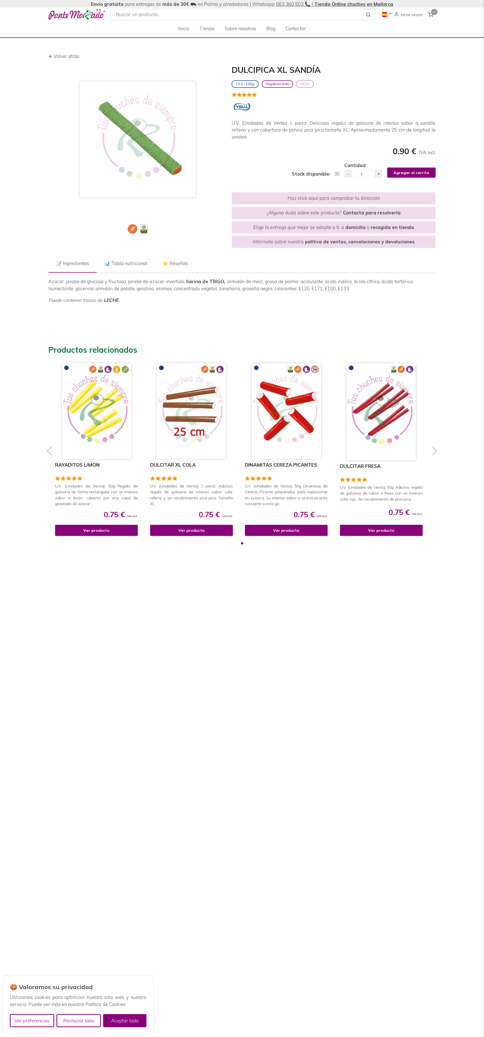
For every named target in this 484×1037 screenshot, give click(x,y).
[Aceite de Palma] (144, 229)
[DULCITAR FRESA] (289, 411)
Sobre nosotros (240, 28)
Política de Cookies (105, 1004)
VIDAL (305, 84)
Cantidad (355, 165)
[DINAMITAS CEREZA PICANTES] (194, 411)
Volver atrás (66, 56)
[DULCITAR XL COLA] (99, 411)
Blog (271, 28)
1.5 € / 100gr (245, 84)
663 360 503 (290, 4)
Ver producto (99, 530)
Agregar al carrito (411, 172)
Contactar (296, 28)
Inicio (183, 28)
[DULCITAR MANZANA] (384, 411)
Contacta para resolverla (372, 213)
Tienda (207, 28)
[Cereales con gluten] (133, 229)
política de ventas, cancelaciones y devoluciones (360, 242)
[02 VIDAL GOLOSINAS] (242, 107)
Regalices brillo (277, 84)
